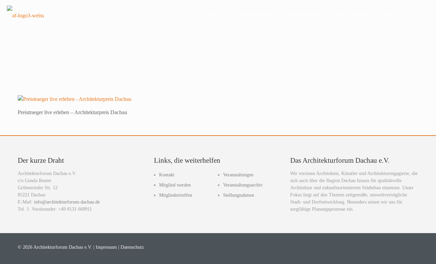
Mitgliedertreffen (175, 195)
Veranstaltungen (238, 174)
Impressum (106, 247)
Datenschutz (132, 247)
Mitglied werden (175, 185)
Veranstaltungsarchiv (243, 185)
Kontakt (166, 174)
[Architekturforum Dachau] (25, 15)
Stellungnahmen (238, 195)
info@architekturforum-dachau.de (67, 202)
